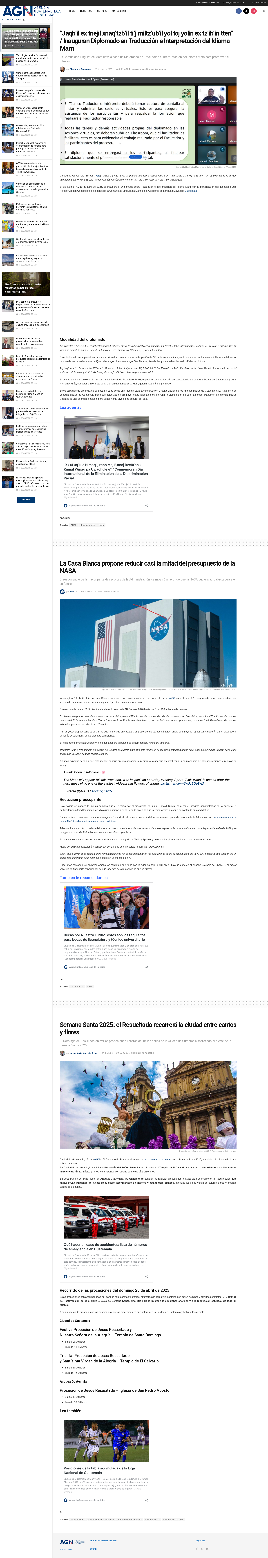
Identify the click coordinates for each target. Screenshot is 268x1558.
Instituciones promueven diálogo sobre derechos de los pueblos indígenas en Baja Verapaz (32, 429)
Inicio (72, 11)
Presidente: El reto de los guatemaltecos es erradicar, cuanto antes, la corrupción (30, 341)
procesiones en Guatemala (100, 1520)
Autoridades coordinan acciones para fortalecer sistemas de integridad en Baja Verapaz (32, 411)
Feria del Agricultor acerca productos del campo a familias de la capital (33, 359)
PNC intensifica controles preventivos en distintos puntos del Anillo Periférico (31, 207)
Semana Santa (152, 1520)
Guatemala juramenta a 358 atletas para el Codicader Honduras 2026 (30, 128)
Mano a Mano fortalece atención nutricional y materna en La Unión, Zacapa (32, 224)
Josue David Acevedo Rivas (83, 1053)
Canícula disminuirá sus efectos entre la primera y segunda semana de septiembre (31, 258)
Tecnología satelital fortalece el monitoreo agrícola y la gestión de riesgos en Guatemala (32, 58)
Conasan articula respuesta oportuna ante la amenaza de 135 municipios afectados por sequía (32, 111)
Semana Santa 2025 (173, 1520)
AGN (97, 175)
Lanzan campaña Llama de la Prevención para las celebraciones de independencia (33, 93)
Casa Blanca (77, 986)
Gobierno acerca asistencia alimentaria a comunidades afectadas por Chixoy (29, 376)
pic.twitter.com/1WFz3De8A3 (182, 783)
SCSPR (93, 1549)
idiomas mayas (87, 525)
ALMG (73, 525)
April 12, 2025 (102, 791)
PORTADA (149, 1053)
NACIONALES (122, 69)
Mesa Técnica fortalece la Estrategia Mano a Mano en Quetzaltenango (29, 394)
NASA (171, 698)
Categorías (119, 11)
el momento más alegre (158, 1159)
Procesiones (77, 1520)
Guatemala (191, 191)
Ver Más (26, 500)
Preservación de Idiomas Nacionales (147, 69)
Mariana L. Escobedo (80, 69)
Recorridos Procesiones (130, 1520)
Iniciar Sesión (260, 3)
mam (101, 525)
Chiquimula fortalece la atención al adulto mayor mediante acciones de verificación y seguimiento (33, 446)
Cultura (126, 1053)
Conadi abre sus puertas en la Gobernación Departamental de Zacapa (31, 76)
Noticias (102, 11)
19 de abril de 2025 (103, 69)
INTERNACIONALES (109, 591)
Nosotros (86, 11)
